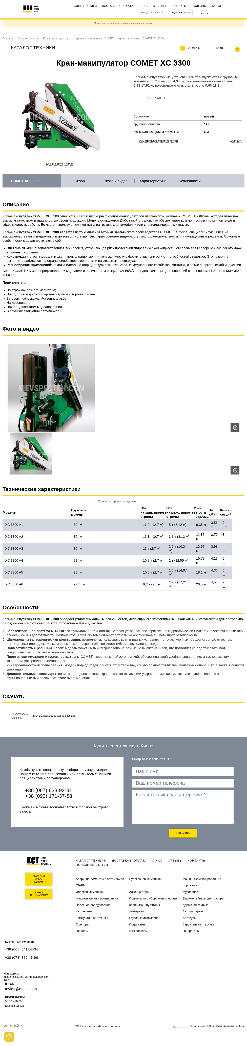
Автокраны (137, 911)
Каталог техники (83, 5)
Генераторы (191, 931)
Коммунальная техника (92, 918)
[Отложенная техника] (202, 48)
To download (19, 713)
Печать (219, 47)
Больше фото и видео (59, 163)
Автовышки (84, 911)
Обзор (79, 181)
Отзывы (159, 5)
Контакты (179, 5)
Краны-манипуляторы (57, 38)
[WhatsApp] (9, 967)
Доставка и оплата (117, 5)
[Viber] (19, 967)
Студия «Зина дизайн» (226, 1026)
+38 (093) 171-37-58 (48, 796)
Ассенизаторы (139, 892)
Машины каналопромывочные (97, 898)
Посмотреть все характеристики (158, 140)
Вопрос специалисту (39, 893)
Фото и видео (116, 181)
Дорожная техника (196, 905)
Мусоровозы (191, 892)
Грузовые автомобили (144, 918)
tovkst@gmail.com (21, 989)
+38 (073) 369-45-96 (21, 957)
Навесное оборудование (93, 905)
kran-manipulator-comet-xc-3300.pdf (54, 716)
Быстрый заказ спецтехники (39, 879)
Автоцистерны (193, 911)
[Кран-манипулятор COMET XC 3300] (123, 453)
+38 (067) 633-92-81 (48, 790)
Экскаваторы (138, 931)
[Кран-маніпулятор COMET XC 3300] (123, 388)
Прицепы (82, 931)
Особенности (189, 181)
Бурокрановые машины (145, 879)
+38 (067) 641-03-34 (21, 949)
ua (202, 12)
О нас (143, 5)
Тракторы (82, 924)
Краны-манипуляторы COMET (95, 38)
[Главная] (32, 8)
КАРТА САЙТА (13, 1026)
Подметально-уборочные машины (153, 898)
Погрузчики (137, 924)
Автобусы (189, 918)
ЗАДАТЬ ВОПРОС (181, 12)
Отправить (183, 833)
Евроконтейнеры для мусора (203, 898)
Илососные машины (90, 892)
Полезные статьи (206, 5)
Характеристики (153, 181)
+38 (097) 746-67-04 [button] (152, 12)
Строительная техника (198, 924)
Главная (8, 38)
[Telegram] (29, 967)
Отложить (194, 47)
